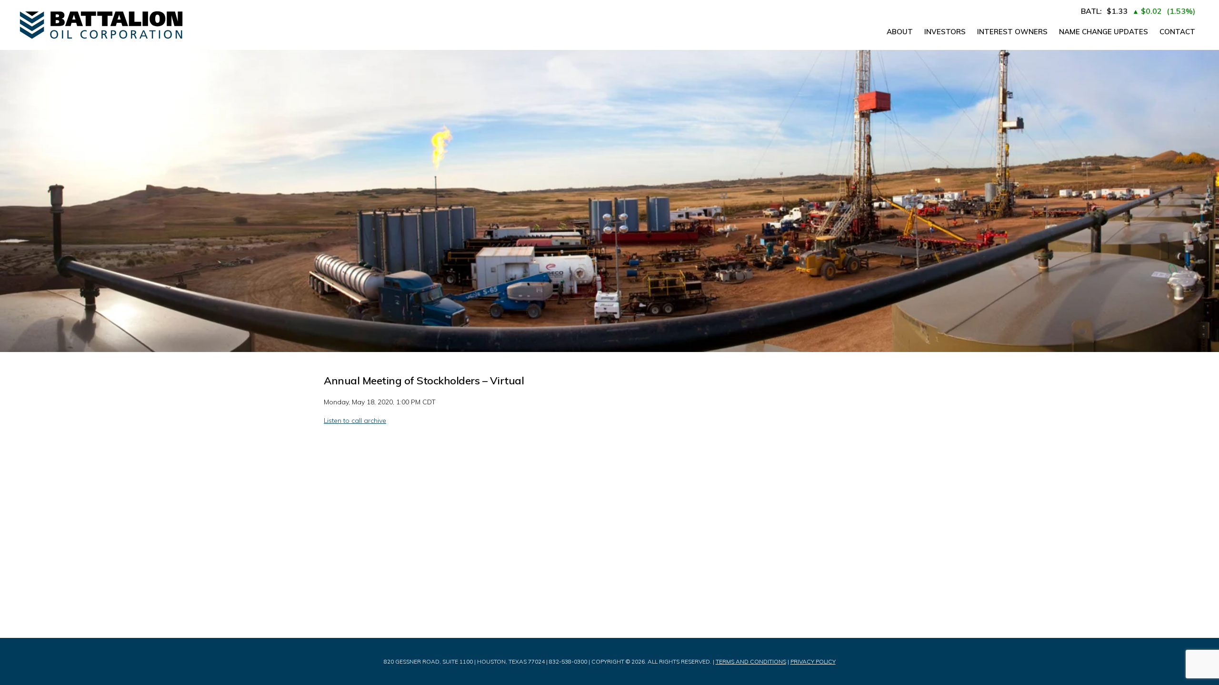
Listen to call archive (355, 420)
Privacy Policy (813, 661)
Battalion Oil (166, 25)
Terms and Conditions (751, 661)
